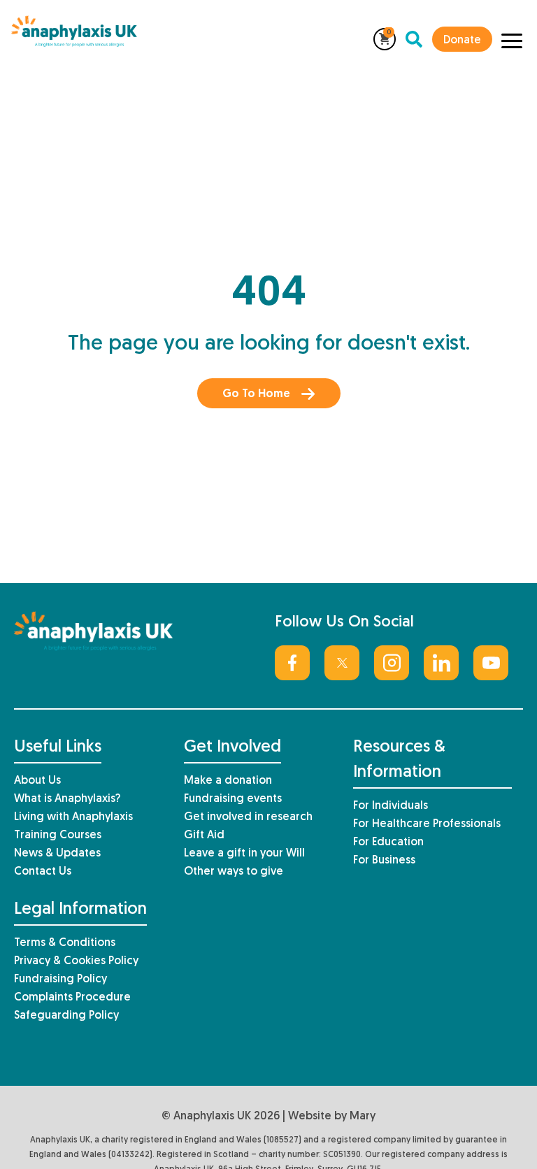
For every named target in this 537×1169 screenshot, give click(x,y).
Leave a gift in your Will (244, 853)
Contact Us (42, 871)
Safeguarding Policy (66, 1015)
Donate (462, 40)
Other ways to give (233, 871)
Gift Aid (204, 835)
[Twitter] (341, 662)
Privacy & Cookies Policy (76, 961)
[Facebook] (292, 662)
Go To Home (256, 394)
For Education (388, 842)
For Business (384, 860)
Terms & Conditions (64, 943)
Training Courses (57, 835)
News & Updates (57, 853)
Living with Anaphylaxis (73, 817)
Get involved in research (248, 817)
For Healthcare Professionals (427, 824)
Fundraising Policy (60, 979)
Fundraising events (233, 799)
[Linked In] (441, 662)
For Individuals (390, 806)
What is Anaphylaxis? (67, 799)
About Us (37, 781)
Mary (362, 1116)
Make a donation (228, 781)
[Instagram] (391, 662)
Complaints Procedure (72, 997)
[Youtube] (490, 662)
